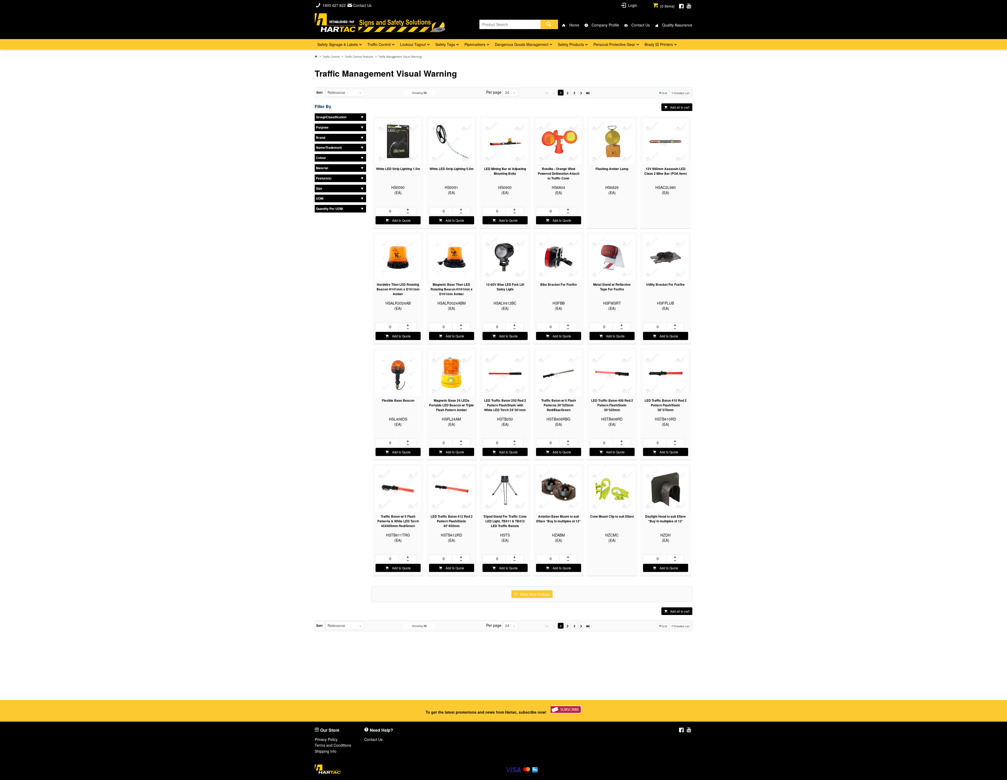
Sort (319, 92)
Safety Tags (445, 44)
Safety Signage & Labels (337, 44)
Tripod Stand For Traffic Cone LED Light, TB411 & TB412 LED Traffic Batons (505, 521)
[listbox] (344, 93)
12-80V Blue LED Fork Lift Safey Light (505, 286)
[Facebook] (681, 5)
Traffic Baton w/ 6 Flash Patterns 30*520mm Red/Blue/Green (558, 405)
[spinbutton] (389, 211)
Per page (493, 92)
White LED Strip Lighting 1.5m (398, 168)
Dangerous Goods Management (521, 44)
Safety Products (571, 44)
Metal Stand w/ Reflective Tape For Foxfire (612, 286)
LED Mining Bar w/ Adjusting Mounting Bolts (505, 171)
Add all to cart (679, 107)
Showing (419, 93)
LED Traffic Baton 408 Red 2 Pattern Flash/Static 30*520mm (612, 405)
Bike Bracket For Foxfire (558, 284)
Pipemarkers (474, 44)
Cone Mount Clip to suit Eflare (612, 516)
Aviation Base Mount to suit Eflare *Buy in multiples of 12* (558, 518)
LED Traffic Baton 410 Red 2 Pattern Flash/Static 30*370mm (666, 405)
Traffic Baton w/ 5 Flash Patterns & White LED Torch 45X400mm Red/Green (398, 521)
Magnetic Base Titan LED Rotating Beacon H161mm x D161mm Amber (452, 289)
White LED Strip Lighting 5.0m (452, 168)
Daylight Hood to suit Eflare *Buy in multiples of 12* (665, 518)
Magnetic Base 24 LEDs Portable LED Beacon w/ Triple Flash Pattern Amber (451, 405)
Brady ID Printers (659, 44)
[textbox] (509, 24)
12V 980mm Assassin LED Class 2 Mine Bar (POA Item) (665, 171)
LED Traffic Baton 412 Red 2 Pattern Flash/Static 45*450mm (452, 521)
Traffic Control (379, 44)
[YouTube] (688, 5)
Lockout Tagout (413, 44)
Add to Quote (401, 220)
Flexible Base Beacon (398, 400)
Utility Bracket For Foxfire (665, 284)
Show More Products (535, 594)
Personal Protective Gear (614, 44)
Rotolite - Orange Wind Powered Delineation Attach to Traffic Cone (558, 173)
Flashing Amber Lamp (612, 168)
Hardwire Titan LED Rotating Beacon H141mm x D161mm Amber (398, 289)
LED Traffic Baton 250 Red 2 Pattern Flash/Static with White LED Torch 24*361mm (505, 405)
